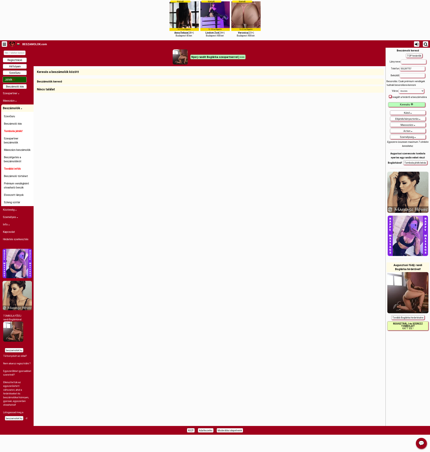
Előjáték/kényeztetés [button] (407, 119)
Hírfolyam (15, 66)
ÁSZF (191, 430)
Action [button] (407, 131)
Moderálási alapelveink (230, 430)
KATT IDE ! (408, 326)
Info (5, 224)
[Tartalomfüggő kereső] (425, 44)
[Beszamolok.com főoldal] (12, 44)
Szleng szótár (12, 202)
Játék (10, 79)
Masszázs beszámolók (17, 150)
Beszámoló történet (16, 176)
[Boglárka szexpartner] (13, 340)
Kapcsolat (9, 231)
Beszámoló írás (15, 86)
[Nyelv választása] (18, 44)
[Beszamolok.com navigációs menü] (4, 44)
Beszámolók (12, 108)
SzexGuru (14, 72)
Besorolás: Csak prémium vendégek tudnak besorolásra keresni (405, 83)
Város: (395, 91)
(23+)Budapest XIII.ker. (246, 18)
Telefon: (395, 68)
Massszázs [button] (407, 125)
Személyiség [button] (407, 137)
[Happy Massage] (17, 277)
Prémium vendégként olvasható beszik (16, 185)
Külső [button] (407, 113)
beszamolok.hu (14, 350)
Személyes (10, 217)
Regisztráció (14, 60)
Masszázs (9, 100)
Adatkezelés (205, 430)
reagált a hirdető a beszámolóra (409, 97)
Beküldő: (395, 75)
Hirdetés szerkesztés (15, 239)
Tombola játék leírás (415, 162)
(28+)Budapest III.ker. (184, 18)
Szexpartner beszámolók (11, 140)
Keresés (406, 104)
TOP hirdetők (414, 55)
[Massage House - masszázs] (17, 309)
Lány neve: (395, 61)
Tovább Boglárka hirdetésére (407, 317)
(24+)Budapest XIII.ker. (215, 18)
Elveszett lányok (14, 195)
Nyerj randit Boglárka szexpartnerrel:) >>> (218, 57)
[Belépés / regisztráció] (416, 44)
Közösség (9, 209)
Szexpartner (10, 93)
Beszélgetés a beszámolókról (12, 159)
